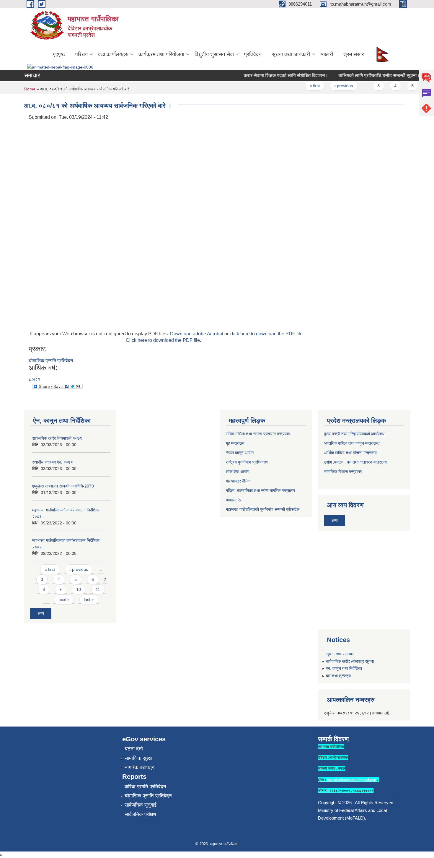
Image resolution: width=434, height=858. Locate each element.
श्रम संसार (353, 54)
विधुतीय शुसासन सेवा (214, 54)
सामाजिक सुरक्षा (138, 758)
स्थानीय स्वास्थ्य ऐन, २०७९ (52, 462)
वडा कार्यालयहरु (113, 54)
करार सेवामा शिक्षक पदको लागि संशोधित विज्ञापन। (279, 75)
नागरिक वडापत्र (139, 767)
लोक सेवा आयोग (237, 471)
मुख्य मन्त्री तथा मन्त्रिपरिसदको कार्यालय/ (354, 433)
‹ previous (337, 85)
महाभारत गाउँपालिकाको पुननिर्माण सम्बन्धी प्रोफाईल (262, 509)
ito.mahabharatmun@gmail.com (351, 779)
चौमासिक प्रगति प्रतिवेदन (51, 360)
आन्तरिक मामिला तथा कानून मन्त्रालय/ (352, 443)
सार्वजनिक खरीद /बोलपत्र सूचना (350, 661)
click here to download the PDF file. (267, 333)
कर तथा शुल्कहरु (338, 675)
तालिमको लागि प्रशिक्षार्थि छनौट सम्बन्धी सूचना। (372, 75)
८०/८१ (34, 379)
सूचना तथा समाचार (340, 653)
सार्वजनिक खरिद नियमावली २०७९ (57, 438)
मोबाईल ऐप (234, 500)
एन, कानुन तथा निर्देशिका (344, 668)
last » (89, 599)
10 (78, 589)
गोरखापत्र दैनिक (238, 481)
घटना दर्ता (134, 749)
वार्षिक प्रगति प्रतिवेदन (145, 786)
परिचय (81, 54)
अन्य (40, 613)
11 (98, 589)
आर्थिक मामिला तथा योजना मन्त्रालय (350, 452)
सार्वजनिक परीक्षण (140, 814)
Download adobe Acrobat (197, 333)
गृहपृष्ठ (59, 54)
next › (63, 599)
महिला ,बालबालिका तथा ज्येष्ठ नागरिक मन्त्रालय (260, 490)
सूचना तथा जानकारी (291, 54)
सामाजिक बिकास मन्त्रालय (343, 471)
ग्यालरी (326, 54)
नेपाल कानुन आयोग (240, 452)
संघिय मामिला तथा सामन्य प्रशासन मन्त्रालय (258, 433)
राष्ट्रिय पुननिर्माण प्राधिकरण (247, 462)
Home (29, 89)
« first (308, 85)
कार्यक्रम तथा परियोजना (161, 54)
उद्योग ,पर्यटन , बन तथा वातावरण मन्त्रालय (355, 462)
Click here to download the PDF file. (163, 340)
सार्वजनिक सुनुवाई (140, 805)
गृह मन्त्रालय (235, 443)
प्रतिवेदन (253, 54)
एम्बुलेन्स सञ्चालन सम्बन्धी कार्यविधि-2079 (63, 486)
